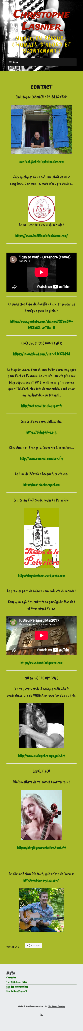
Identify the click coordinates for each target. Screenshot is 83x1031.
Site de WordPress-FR (16, 991)
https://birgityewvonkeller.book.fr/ (41, 847)
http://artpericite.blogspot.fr (41, 405)
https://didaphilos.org (41, 432)
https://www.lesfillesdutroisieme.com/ (41, 235)
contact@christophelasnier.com (41, 161)
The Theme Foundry (56, 1006)
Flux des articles (16, 982)
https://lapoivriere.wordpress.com (41, 575)
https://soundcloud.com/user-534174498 (41, 353)
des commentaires (17, 986)
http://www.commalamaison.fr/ (41, 458)
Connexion (11, 977)
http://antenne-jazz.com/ (41, 880)
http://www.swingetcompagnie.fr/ (41, 755)
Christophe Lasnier (41, 20)
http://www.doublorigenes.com (41, 662)
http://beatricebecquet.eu (41, 484)
